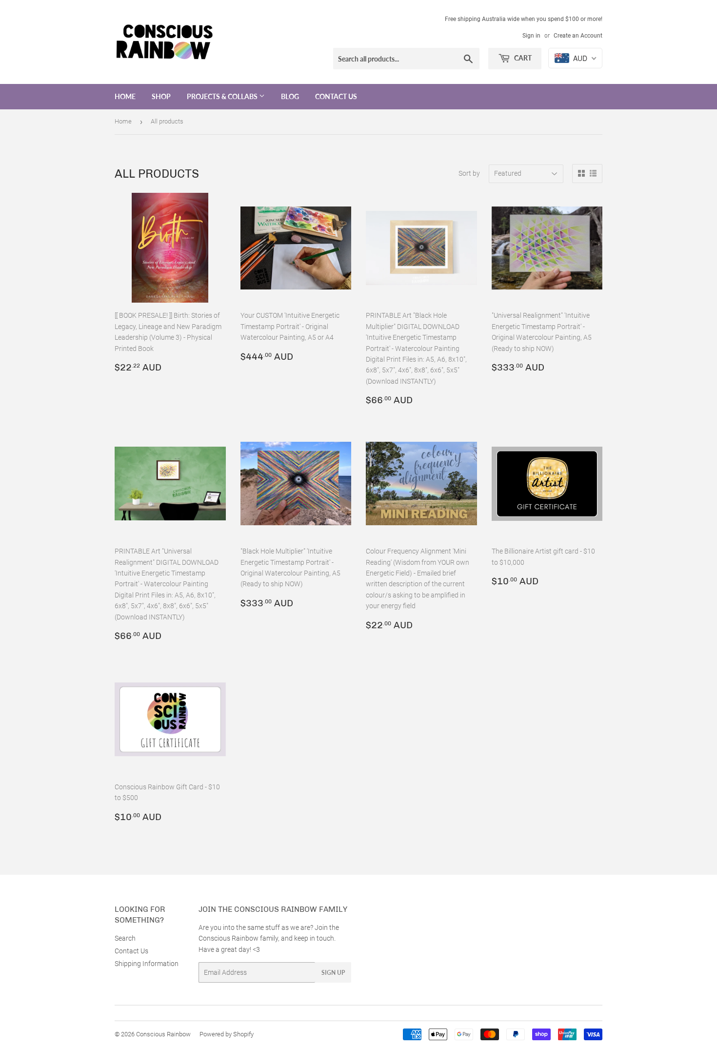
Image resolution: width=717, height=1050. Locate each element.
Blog (290, 96)
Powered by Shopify (226, 1034)
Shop (161, 96)
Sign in (531, 35)
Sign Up (333, 972)
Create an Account (578, 35)
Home (125, 96)
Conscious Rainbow (163, 1034)
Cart (522, 58)
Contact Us (336, 96)
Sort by (469, 173)
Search (125, 938)
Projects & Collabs (223, 96)
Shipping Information (147, 964)
